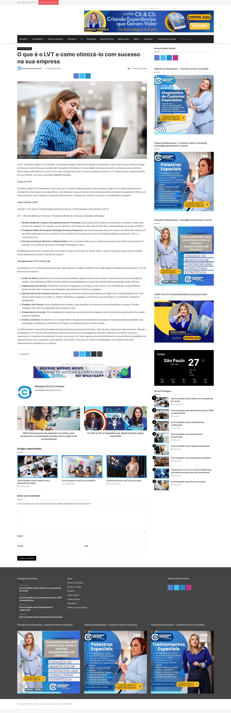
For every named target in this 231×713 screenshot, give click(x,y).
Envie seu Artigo (74, 587)
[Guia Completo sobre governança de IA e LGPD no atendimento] (161, 414)
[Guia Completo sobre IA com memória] (161, 485)
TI (81, 39)
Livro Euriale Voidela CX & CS (149, 9)
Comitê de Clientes (107, 39)
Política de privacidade (77, 607)
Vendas (135, 39)
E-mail (20, 546)
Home (69, 579)
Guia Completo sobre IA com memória (188, 481)
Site (86, 546)
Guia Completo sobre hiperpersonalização (190, 446)
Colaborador (37, 39)
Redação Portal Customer (32, 68)
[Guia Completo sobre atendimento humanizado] (161, 438)
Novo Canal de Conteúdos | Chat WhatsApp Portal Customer (82, 364)
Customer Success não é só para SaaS (123, 480)
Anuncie (70, 591)
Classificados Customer (166, 39)
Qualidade (71, 39)
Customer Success (24, 49)
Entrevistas (91, 39)
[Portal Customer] (48, 19)
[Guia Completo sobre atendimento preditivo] (161, 462)
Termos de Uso (73, 599)
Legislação (148, 39)
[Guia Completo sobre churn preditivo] (82, 466)
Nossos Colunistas (75, 583)
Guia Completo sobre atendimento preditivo (191, 458)
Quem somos (73, 595)
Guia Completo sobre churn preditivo (79, 480)
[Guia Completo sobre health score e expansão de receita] (37, 466)
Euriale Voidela (123, 39)
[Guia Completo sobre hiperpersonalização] (161, 450)
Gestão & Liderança (55, 39)
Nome (20, 536)
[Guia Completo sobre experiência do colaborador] (161, 426)
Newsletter (72, 603)
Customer (23, 39)
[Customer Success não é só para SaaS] (126, 466)
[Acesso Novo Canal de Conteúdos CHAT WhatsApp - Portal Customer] (82, 372)
